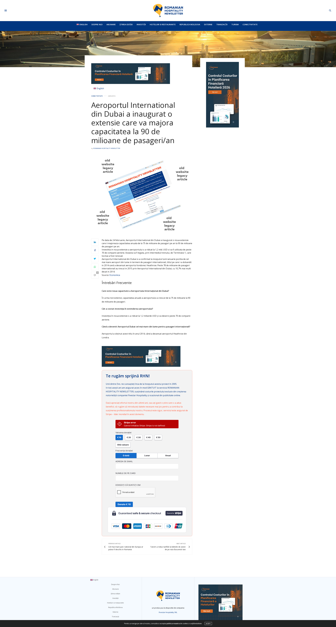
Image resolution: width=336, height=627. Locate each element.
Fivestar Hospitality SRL (168, 612)
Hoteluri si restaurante (163, 24)
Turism (235, 24)
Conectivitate (250, 24)
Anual (168, 455)
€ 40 (148, 437)
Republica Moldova (190, 24)
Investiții (141, 24)
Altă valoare (123, 444)
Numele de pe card (126, 473)
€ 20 (129, 437)
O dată (126, 455)
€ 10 (119, 437)
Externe (208, 24)
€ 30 (138, 437)
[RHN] (168, 10)
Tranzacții (221, 24)
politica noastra (173, 623)
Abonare (111, 24)
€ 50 (158, 437)
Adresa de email (124, 461)
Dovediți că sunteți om (128, 485)
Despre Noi (97, 24)
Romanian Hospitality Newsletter (106, 148)
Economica (114, 275)
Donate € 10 (124, 504)
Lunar (147, 455)
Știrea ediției (126, 24)
